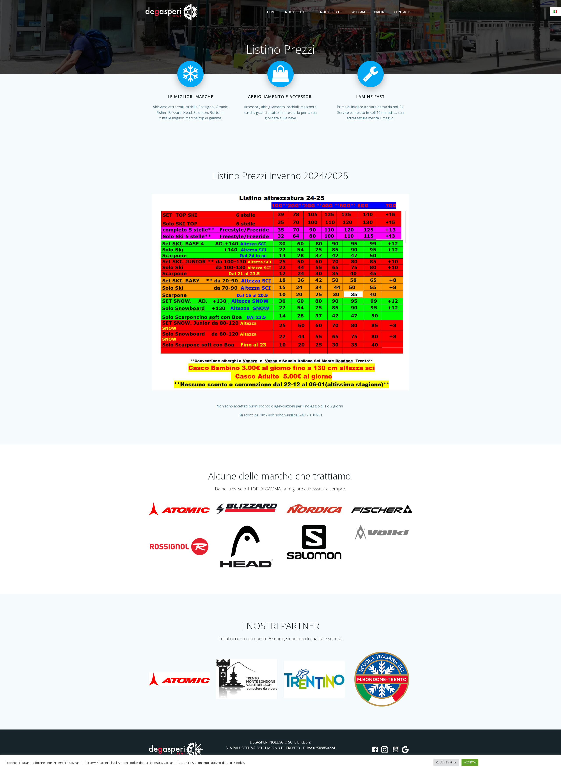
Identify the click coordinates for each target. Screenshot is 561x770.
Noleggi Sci (329, 12)
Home (271, 12)
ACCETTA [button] (470, 762)
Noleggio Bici (296, 12)
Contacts (402, 12)
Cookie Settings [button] (446, 762)
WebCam (358, 12)
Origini (379, 12)
